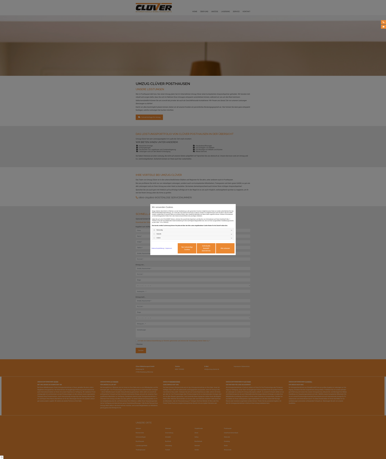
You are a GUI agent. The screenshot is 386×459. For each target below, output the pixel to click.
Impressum (168, 248)
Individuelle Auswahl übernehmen (206, 248)
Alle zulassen (225, 248)
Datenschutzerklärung (157, 248)
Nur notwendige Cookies (187, 248)
